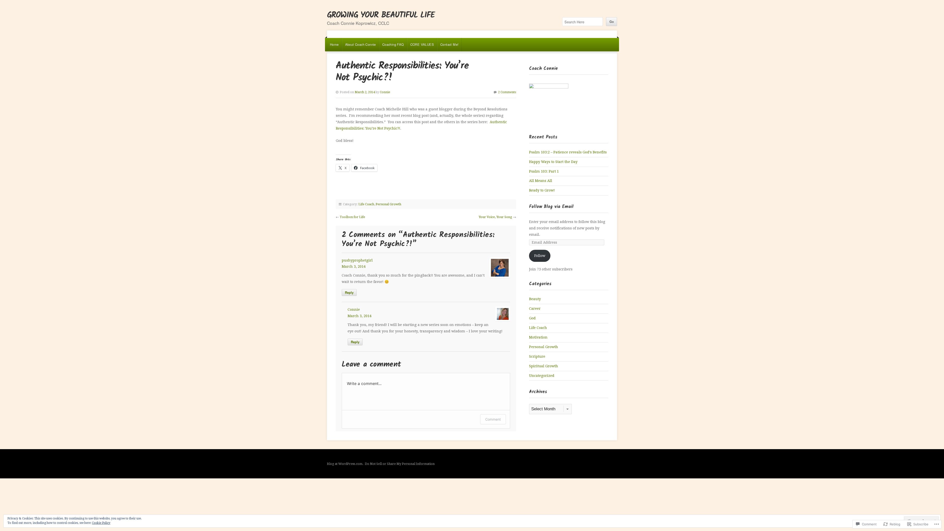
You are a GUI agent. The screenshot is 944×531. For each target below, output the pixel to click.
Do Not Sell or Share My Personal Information (400, 464)
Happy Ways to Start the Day (553, 162)
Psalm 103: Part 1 (544, 171)
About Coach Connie (360, 44)
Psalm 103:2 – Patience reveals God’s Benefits (568, 152)
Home (334, 44)
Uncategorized (541, 376)
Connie (385, 92)
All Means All (540, 181)
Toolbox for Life (352, 217)
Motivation (538, 337)
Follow (539, 256)
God (532, 318)
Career (535, 308)
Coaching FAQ (393, 44)
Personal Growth (388, 204)
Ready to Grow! (542, 190)
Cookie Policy (101, 523)
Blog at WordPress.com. (345, 464)
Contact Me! (449, 44)
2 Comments (507, 92)
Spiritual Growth (543, 366)
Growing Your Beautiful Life (381, 15)
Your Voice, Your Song (495, 217)
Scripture (537, 356)
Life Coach (366, 204)
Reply (349, 292)
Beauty (535, 299)
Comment (493, 419)
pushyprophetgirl (357, 260)
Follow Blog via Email (551, 206)
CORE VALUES (422, 44)
